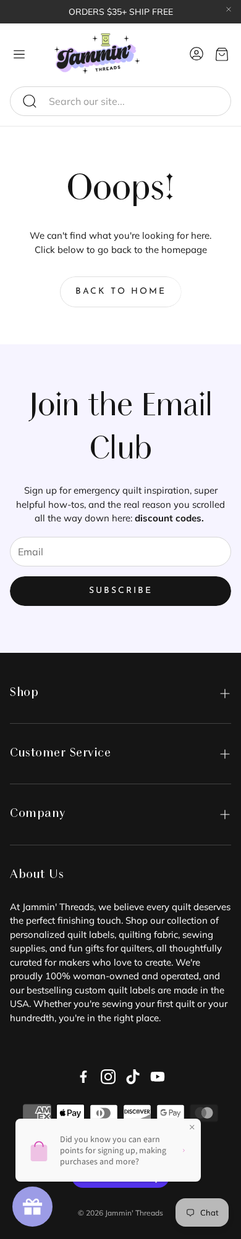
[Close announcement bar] (228, 9)
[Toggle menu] (19, 54)
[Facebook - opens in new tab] (83, 1076)
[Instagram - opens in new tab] (108, 1076)
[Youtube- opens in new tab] (157, 1076)
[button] (120, 101)
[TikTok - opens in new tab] (132, 1076)
